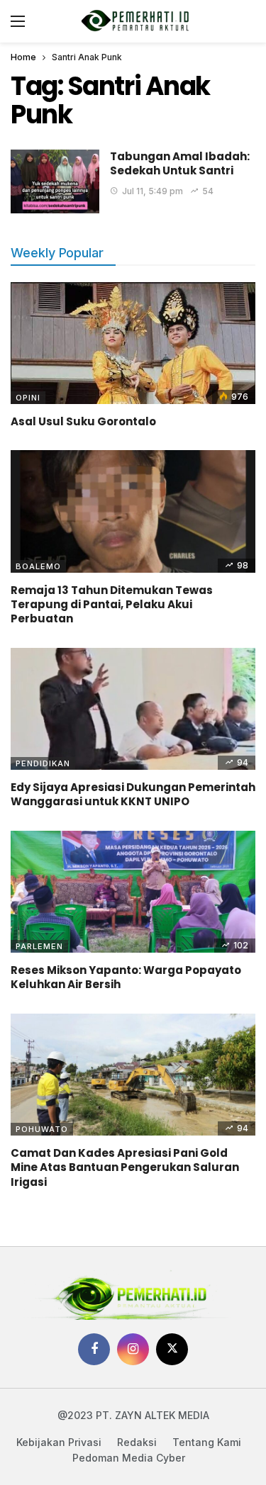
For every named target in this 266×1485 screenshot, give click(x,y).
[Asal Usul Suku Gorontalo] (133, 343)
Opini (28, 398)
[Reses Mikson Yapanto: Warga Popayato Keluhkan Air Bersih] (133, 892)
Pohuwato (42, 1129)
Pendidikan (43, 763)
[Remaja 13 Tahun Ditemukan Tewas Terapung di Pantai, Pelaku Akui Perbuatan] (133, 511)
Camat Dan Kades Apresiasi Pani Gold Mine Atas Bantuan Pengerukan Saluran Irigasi (125, 1167)
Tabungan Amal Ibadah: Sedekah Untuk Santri (180, 163)
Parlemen (39, 946)
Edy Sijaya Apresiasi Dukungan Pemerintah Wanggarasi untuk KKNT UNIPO (133, 794)
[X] (172, 1349)
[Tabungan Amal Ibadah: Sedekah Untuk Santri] (55, 181)
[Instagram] (133, 1349)
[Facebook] (94, 1349)
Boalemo (38, 566)
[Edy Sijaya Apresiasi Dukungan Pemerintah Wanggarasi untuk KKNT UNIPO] (133, 709)
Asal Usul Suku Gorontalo (83, 421)
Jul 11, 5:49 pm (152, 191)
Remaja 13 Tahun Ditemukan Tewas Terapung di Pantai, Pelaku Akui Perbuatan (112, 605)
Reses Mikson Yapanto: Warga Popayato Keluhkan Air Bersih (126, 977)
